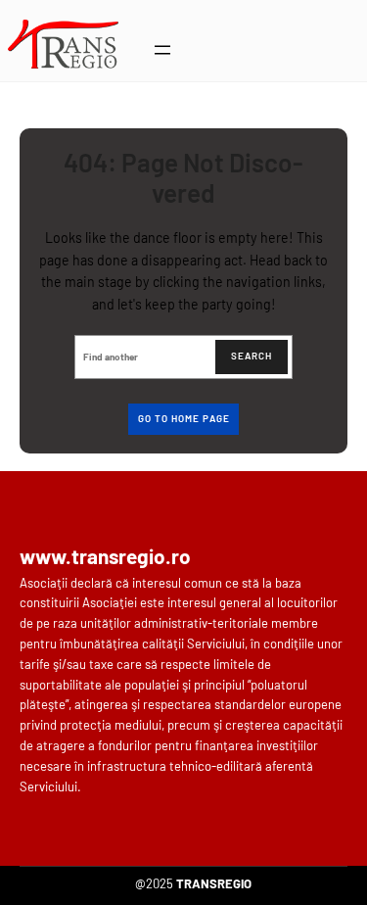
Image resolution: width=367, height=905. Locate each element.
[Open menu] (162, 50)
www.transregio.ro (105, 556)
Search (251, 355)
